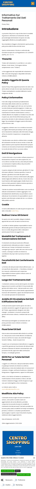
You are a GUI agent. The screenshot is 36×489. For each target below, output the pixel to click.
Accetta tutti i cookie (24, 474)
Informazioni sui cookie (9, 474)
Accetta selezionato (7, 471)
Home (18, 450)
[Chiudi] (34, 458)
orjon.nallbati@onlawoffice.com (10, 389)
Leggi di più (29, 467)
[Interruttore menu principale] (32, 3)
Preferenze (21, 480)
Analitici (8, 485)
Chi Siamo (18, 452)
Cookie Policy (14, 211)
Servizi (18, 455)
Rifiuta (18, 471)
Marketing (19, 485)
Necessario (9, 480)
